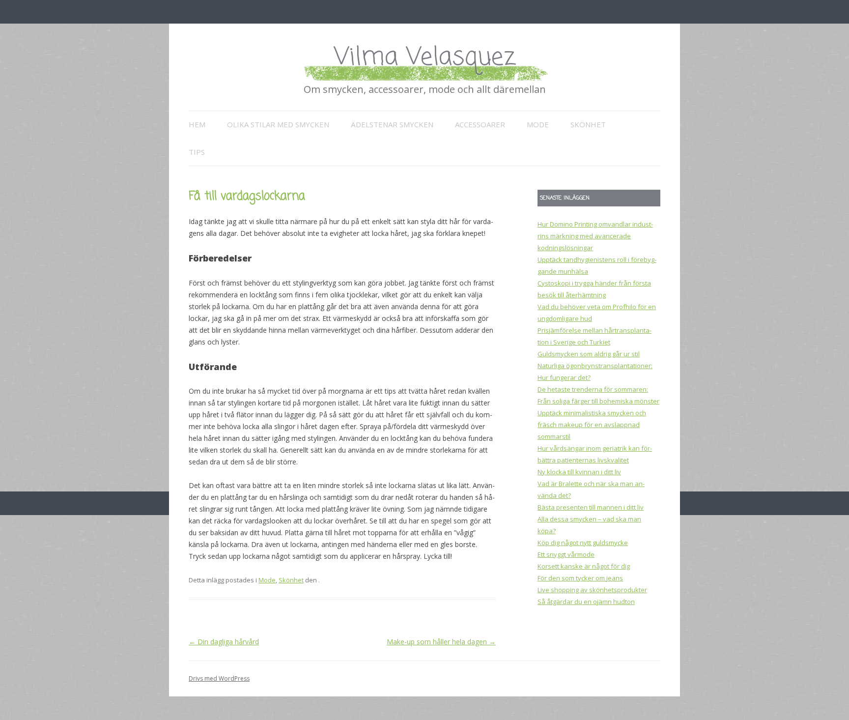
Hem (197, 124)
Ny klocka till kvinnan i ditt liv (579, 471)
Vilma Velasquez (424, 57)
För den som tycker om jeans (580, 578)
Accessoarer (480, 124)
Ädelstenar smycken (392, 124)
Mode (538, 124)
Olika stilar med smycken (278, 124)
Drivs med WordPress (219, 678)
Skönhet (588, 124)
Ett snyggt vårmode (566, 554)
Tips (197, 152)
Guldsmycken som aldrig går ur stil (589, 353)
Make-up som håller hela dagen (441, 641)
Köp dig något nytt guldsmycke (583, 542)
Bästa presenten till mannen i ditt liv (591, 507)
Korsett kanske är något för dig (584, 566)
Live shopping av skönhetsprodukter (592, 589)
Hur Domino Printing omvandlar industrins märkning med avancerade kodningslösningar (595, 236)
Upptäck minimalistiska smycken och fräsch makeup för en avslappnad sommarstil (592, 424)
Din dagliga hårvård (224, 641)
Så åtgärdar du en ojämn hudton (586, 601)
